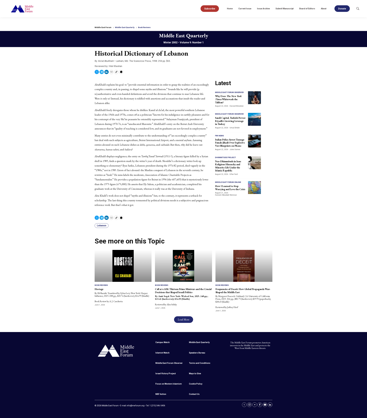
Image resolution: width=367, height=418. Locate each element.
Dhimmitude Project (225, 157)
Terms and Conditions (199, 363)
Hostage (99, 289)
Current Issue (244, 8)
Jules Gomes (235, 149)
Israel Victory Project (165, 373)
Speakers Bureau (197, 353)
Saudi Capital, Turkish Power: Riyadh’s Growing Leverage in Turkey (230, 121)
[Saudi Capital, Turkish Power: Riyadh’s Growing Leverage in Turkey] (254, 119)
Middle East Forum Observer (229, 92)
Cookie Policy (195, 384)
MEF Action (160, 394)
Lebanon (101, 225)
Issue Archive (263, 8)
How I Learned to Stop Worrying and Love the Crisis (230, 187)
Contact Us (194, 394)
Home (230, 8)
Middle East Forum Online (228, 182)
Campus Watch (162, 342)
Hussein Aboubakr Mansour (226, 195)
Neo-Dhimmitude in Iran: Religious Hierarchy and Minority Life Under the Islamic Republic (228, 166)
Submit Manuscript (285, 8)
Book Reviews (144, 27)
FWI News (219, 136)
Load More (183, 319)
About (323, 8)
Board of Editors (307, 8)
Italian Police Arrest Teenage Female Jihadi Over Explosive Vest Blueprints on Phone (230, 142)
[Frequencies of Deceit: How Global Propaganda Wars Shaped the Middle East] (243, 266)
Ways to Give (195, 373)
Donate (342, 8)
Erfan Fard (234, 174)
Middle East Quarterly (124, 27)
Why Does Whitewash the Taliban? (228, 99)
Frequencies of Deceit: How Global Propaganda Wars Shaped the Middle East (242, 290)
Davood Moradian (237, 106)
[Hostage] (123, 266)
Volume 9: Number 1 (192, 42)
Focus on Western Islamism (168, 384)
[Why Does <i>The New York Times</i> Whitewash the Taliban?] (254, 97)
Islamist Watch (162, 353)
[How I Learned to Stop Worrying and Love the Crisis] (254, 187)
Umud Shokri (235, 128)
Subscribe (209, 8)
